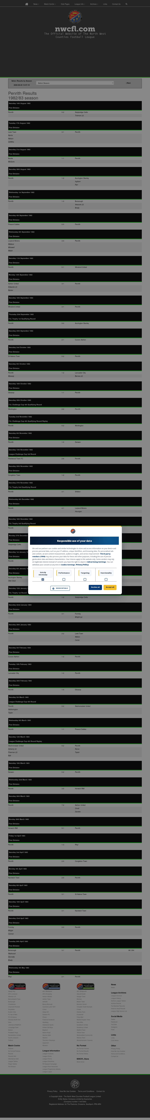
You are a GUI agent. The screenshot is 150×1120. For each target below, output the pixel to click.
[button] (60, 588)
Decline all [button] (95, 587)
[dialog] (75, 560)
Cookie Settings (68, 565)
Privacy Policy (82, 565)
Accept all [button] (110, 587)
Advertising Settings (96, 562)
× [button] (115, 532)
